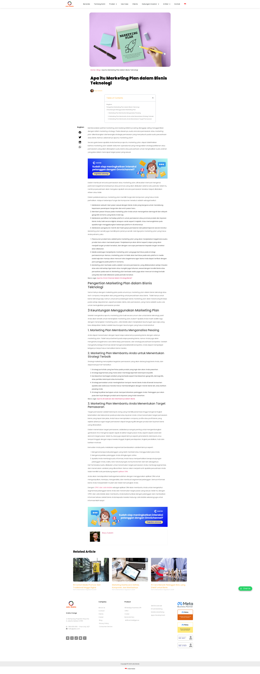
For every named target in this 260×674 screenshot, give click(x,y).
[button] (153, 98)
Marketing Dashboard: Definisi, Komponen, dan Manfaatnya (125, 586)
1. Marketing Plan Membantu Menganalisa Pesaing (124, 113)
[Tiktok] (76, 638)
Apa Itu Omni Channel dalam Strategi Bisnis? (114, 278)
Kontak (177, 4)
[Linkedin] (67, 638)
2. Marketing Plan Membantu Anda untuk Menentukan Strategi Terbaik (131, 116)
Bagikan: (109, 104)
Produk (112, 4)
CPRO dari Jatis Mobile (103, 487)
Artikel (165, 4)
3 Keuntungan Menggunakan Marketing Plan (121, 110)
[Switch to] (185, 4)
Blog (98, 70)
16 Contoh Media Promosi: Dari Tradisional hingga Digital (86, 586)
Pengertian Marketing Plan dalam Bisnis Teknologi (123, 107)
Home (92, 70)
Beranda (86, 4)
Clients (135, 4)
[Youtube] (80, 638)
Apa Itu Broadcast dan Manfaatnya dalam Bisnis (116, 399)
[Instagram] (72, 638)
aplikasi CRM (123, 471)
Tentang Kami (99, 4)
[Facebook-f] (84, 638)
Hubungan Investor (149, 4)
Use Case (124, 4)
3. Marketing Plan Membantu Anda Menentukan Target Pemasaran (130, 119)
